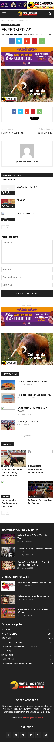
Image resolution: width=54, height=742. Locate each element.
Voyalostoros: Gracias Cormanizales (34, 583)
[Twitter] (23, 735)
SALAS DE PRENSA (27, 186)
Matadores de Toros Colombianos (33, 596)
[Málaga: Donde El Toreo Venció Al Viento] (8, 539)
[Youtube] (45, 735)
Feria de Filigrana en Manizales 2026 (34, 395)
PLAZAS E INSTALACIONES (11, 25)
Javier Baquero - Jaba (13, 35)
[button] (50, 14)
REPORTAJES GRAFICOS (12, 642)
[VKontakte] (38, 735)
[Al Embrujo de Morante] (8, 425)
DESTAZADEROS (26, 213)
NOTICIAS (5, 629)
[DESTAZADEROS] (8, 217)
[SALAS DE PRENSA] (8, 190)
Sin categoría (7, 654)
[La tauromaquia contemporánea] (40, 458)
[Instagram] (16, 735)
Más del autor (9, 179)
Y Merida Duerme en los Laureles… (33, 381)
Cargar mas (26, 435)
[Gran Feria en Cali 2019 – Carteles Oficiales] (8, 613)
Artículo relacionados (12, 175)
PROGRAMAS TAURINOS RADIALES (17, 663)
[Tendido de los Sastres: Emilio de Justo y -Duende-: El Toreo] (13, 458)
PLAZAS (21, 200)
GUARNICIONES (45, 133)
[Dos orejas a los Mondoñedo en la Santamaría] (13, 489)
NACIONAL (5, 496)
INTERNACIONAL (8, 466)
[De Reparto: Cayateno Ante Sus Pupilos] (40, 489)
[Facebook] (8, 735)
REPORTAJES (7, 650)
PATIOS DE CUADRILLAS (12, 133)
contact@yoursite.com (33, 717)
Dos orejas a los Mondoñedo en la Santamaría (9, 503)
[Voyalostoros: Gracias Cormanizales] (8, 586)
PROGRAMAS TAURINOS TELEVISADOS (19, 646)
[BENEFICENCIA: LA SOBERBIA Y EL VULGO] (8, 412)
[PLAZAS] (8, 203)
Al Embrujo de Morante (27, 422)
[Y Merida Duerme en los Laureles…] (8, 385)
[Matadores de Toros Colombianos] (8, 599)
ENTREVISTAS (7, 659)
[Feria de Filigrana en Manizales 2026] (8, 398)
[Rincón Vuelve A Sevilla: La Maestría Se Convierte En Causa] (8, 565)
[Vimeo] (31, 735)
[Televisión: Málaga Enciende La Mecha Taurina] (8, 552)
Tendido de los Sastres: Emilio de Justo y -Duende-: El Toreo (12, 473)
